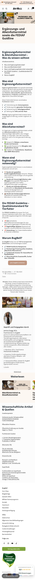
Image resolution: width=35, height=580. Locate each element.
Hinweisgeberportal (8, 531)
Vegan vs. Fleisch (7, 430)
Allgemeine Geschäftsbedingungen (12, 520)
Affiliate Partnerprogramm (10, 499)
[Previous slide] (1, 3)
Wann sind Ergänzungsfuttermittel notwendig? (18, 69)
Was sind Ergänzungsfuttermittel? (14, 65)
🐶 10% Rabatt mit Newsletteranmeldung (26, 2)
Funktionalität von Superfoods (11, 471)
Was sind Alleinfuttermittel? (12, 67)
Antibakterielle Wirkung (9, 450)
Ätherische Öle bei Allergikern (11, 452)
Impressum (5, 505)
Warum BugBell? (9, 75)
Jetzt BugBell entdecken (17, 263)
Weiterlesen (17, 372)
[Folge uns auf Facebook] (4, 543)
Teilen (4, 276)
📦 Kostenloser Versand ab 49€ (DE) (8, 2)
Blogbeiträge (6, 494)
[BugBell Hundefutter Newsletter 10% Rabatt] (17, 302)
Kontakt (4, 502)
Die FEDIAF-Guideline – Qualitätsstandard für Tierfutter (18, 72)
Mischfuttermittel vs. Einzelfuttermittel (11, 393)
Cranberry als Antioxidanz (10, 477)
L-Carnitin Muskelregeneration (11, 437)
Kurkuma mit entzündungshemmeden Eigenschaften (14, 473)
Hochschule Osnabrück (11, 351)
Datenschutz (6, 518)
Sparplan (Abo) (6, 496)
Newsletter (5, 508)
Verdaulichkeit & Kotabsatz (10, 419)
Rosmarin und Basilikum (9, 460)
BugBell (17, 333)
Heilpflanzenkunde (8, 461)
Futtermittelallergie (8, 420)
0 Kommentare (11, 273)
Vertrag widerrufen (14, 549)
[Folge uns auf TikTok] (16, 543)
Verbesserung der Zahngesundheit (12, 417)
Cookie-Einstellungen (8, 529)
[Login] (28, 8)
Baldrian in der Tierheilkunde (11, 463)
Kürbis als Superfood (8, 476)
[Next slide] (34, 3)
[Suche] (6, 8)
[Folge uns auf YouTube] (12, 543)
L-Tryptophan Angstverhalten (11, 439)
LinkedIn (6, 367)
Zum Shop (5, 491)
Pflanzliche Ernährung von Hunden (13, 428)
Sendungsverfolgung (8, 510)
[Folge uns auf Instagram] (8, 543)
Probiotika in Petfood (8, 441)
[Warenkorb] (32, 8)
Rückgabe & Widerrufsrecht (10, 526)
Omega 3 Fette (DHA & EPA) (10, 479)
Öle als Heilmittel (7, 449)
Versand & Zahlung (8, 523)
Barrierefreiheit (7, 534)
